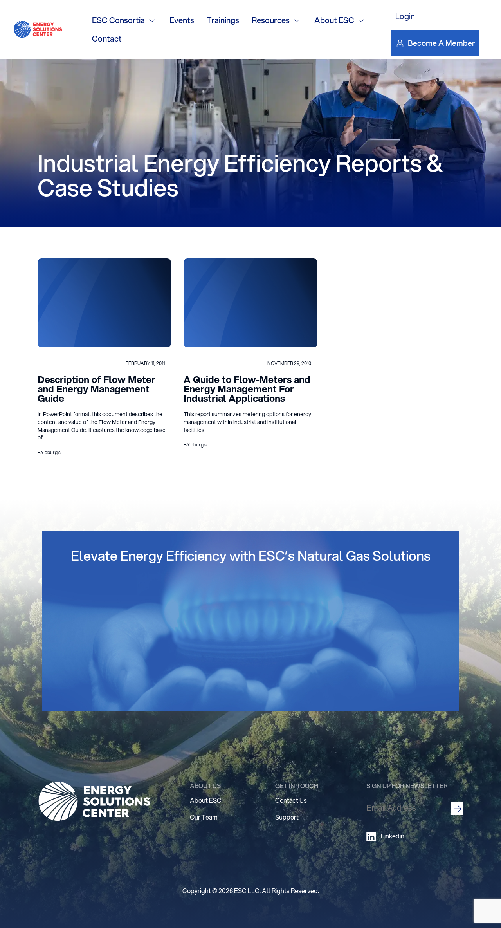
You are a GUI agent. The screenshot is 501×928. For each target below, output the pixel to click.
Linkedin (392, 836)
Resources (271, 20)
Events (181, 20)
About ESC (334, 20)
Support (287, 816)
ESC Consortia (118, 20)
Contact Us (291, 800)
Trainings (223, 20)
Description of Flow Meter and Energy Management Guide (96, 389)
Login (405, 16)
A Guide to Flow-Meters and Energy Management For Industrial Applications (247, 389)
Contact (107, 38)
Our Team (204, 816)
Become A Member (441, 43)
